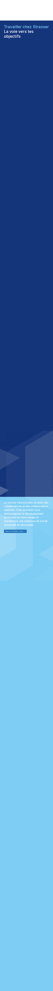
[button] (15, 531)
